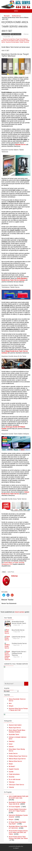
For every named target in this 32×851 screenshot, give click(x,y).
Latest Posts (11, 572)
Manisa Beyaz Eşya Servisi (17, 759)
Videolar (11, 787)
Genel (10, 744)
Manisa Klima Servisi (15, 761)
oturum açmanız (20, 612)
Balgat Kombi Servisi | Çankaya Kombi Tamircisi (19, 653)
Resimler (11, 777)
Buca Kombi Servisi (18, 630)
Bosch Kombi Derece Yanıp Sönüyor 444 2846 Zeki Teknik (18, 837)
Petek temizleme (16, 34)
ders (10, 703)
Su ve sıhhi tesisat (14, 779)
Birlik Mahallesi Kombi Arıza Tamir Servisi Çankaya (14, 279)
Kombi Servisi (16, 16)
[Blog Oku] (16, 8)
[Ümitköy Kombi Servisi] (8, 648)
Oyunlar (11, 771)
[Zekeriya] (6, 585)
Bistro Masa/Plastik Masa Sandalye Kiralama (17, 731)
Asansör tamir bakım (15, 725)
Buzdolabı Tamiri (14, 734)
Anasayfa (7, 16)
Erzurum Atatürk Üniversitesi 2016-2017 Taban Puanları (17, 810)
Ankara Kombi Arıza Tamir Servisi (15, 493)
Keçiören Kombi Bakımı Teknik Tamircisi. (17, 42)
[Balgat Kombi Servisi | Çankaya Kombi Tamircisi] (8, 659)
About (3, 572)
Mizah (11, 764)
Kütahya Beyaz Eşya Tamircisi (18, 756)
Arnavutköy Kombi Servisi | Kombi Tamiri (19, 622)
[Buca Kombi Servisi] (8, 633)
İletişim (11, 706)
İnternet (11, 746)
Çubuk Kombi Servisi (18, 637)
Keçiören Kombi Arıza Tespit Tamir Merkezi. (15, 39)
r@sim (17, 848)
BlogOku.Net (19, 846)
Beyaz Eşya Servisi (15, 727)
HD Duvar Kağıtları (14, 806)
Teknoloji (11, 782)
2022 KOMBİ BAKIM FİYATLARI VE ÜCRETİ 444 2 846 (18, 797)
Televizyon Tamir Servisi (16, 784)
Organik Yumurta (14, 769)
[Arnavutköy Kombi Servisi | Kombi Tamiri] (8, 626)
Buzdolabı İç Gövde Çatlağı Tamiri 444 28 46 (17, 803)
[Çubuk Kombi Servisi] (8, 640)
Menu (16, 11)
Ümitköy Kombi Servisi (19, 643)
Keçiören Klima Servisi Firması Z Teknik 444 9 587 (18, 709)
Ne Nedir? (12, 766)
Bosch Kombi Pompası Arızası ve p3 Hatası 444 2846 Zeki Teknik (18, 832)
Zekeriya (25, 34)
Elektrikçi (11, 741)
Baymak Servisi (20, 144)
